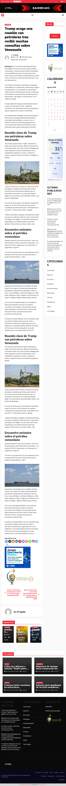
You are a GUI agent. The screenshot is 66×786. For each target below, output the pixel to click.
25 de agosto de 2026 (12, 690)
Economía (7, 24)
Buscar (49, 24)
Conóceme (50, 270)
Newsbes (26, 775)
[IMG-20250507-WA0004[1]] (18, 557)
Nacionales (50, 293)
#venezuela (23, 60)
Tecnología (50, 311)
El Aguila (15, 55)
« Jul (54, 130)
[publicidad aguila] (20, 576)
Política (49, 297)
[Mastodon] (23, 541)
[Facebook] (6, 541)
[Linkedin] (16, 541)
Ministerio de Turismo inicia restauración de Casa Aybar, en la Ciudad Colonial (48, 669)
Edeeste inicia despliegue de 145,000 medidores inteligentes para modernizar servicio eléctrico (55, 233)
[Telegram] (36, 541)
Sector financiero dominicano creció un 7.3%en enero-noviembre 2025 (14, 592)
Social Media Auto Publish (25, 784)
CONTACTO (48, 706)
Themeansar (4, 777)
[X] (9, 541)
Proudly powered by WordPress (10, 775)
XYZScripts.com (43, 784)
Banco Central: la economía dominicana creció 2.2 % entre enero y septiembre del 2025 (30, 594)
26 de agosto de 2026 (12, 671)
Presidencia (51, 302)
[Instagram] (33, 541)
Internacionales (52, 288)
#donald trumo (27, 57)
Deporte (50, 275)
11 (51, 105)
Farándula (50, 284)
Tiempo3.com (58, 179)
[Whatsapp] (29, 541)
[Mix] (26, 541)
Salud (49, 306)
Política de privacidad (52, 711)
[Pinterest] (19, 541)
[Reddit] (13, 541)
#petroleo (14, 60)
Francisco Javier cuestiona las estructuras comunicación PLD (17, 687)
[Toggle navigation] (32, 15)
